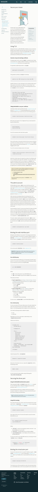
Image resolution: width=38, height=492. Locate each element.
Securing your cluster (5, 21)
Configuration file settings (5, 22)
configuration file (17, 110)
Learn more (3, 481)
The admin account (31, 31)
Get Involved (28, 475)
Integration (3, 30)
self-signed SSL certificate (27, 53)
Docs (21, 1)
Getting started (3, 9)
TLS (35, 50)
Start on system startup (5, 20)
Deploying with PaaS (5, 24)
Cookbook (21, 477)
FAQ (16, 1)
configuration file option (14, 405)
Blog (36, 1)
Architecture (22, 478)
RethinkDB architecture (5, 31)
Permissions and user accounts (19, 188)
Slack (28, 478)
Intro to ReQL (21, 476)
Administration (3, 17)
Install (4, 478)
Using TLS (30, 30)
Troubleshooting (4, 28)
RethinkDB (6, 1)
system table (20, 193)
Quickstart (15, 477)
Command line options (5, 23)
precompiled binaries (14, 63)
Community (30, 1)
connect (28, 144)
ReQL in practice (4, 16)
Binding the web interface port (31, 34)
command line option (14, 192)
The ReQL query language (3, 11)
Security (2, 33)
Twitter (28, 477)
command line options (31, 108)
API (25, 1)
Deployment (3, 19)
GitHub (28, 476)
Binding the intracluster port (31, 39)
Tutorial (15, 478)
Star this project (19, 482)
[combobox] (5, 7)
